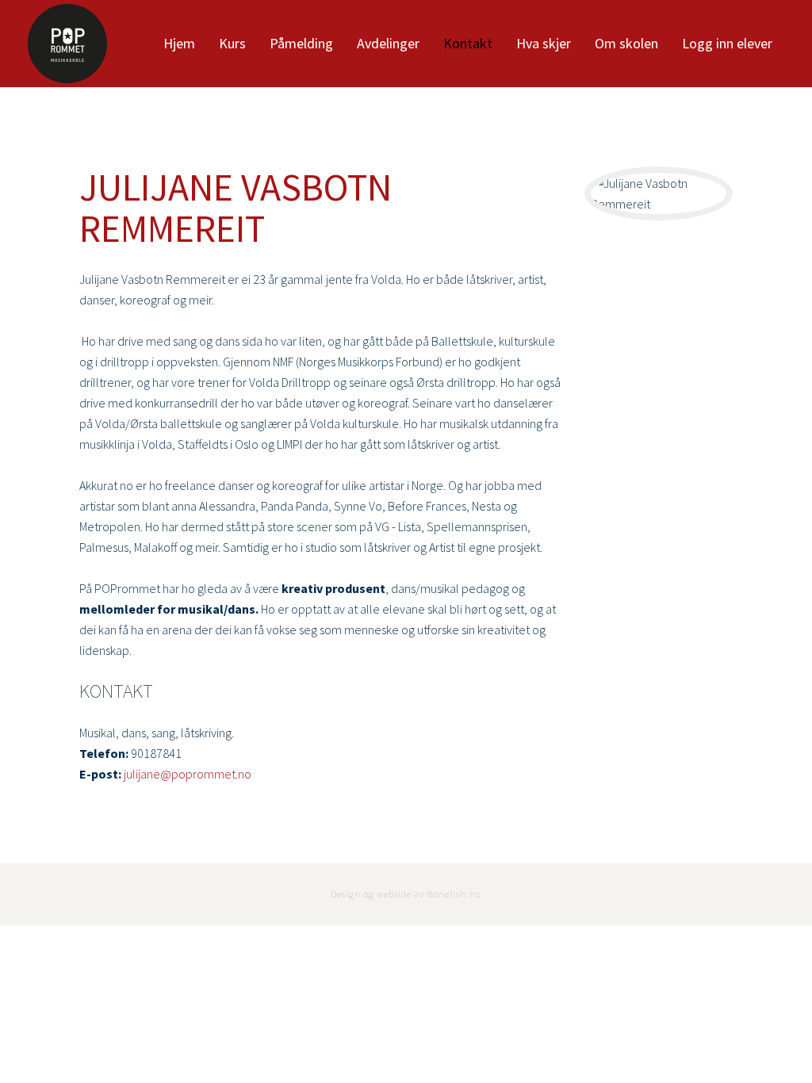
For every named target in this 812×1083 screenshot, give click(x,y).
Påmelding (301, 43)
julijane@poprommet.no (187, 774)
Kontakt (467, 43)
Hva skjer (543, 43)
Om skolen (626, 43)
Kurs (232, 43)
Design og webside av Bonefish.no (406, 894)
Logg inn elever (727, 43)
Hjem (179, 43)
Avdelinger (388, 43)
